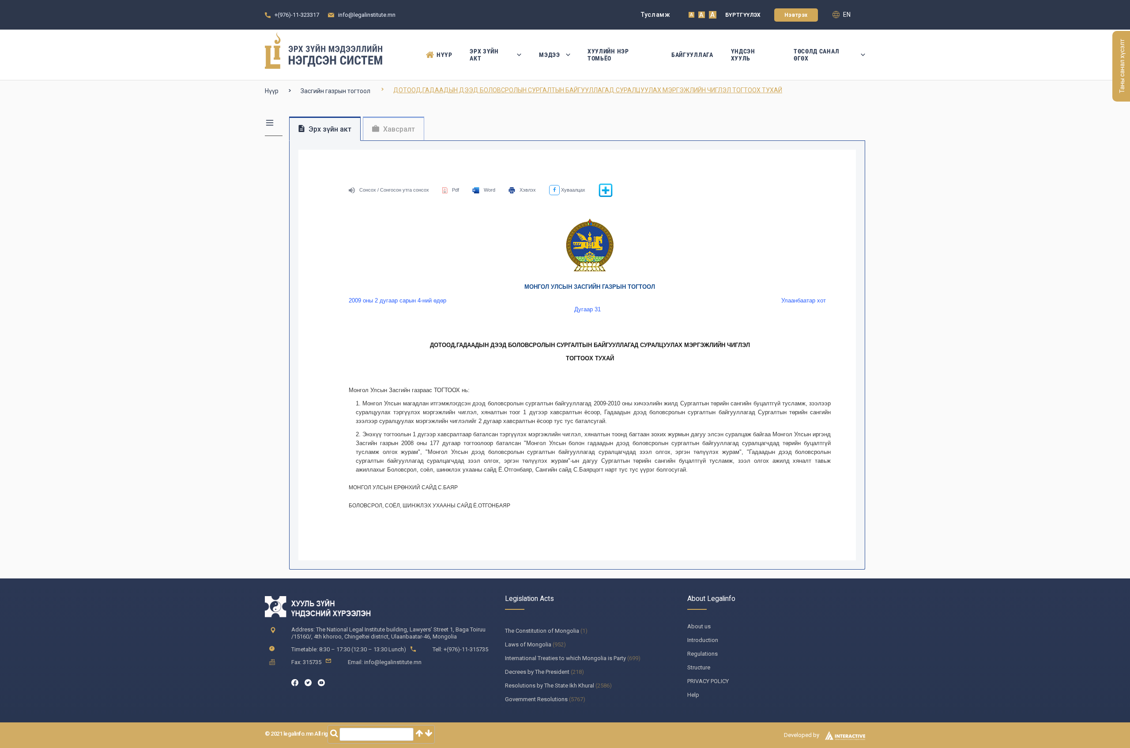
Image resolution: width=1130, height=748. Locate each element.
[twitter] (308, 682)
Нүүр (444, 54)
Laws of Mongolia (528, 644)
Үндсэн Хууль (743, 55)
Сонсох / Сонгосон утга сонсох (394, 190)
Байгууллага (692, 54)
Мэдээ (549, 54)
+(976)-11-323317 (297, 14)
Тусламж (655, 14)
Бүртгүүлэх (743, 15)
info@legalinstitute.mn (367, 14)
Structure (698, 667)
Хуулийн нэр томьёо (608, 55)
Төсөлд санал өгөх (816, 55)
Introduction (702, 640)
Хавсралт (398, 129)
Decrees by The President (537, 672)
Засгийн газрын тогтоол (335, 90)
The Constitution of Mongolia (542, 630)
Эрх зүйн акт (484, 55)
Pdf (455, 190)
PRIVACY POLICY (708, 681)
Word (489, 190)
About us (699, 626)
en (846, 14)
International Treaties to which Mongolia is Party (565, 658)
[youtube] (321, 682)
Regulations (702, 653)
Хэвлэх (528, 190)
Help (693, 694)
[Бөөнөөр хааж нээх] (606, 195)
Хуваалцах (572, 190)
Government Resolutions (536, 699)
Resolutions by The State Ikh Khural (549, 685)
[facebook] (294, 682)
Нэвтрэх (796, 15)
